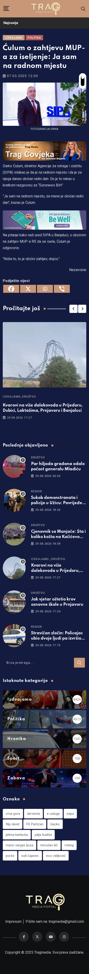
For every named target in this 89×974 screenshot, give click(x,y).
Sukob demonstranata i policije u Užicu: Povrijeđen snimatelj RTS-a (58, 503)
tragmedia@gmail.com (66, 921)
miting (69, 845)
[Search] (83, 8)
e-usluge (53, 814)
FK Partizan (34, 824)
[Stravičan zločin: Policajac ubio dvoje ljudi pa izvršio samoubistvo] (14, 635)
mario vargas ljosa (19, 845)
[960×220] (44, 220)
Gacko (55, 824)
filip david (12, 824)
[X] (28, 289)
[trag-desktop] (44, 150)
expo (70, 814)
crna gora (13, 814)
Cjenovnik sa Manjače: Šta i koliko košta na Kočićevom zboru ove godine (58, 537)
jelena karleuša (17, 835)
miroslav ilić (49, 845)
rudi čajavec (30, 856)
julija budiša (43, 835)
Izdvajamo (12, 396)
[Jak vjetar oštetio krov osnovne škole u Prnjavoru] (14, 601)
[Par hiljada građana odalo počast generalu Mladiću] (14, 466)
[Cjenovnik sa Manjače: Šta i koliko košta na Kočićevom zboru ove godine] (14, 534)
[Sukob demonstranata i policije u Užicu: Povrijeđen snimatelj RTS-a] (14, 500)
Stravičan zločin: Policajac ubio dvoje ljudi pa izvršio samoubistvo (57, 638)
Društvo (29, 396)
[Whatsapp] (45, 289)
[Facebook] (11, 289)
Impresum (13, 921)
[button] (73, 309)
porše (10, 856)
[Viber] (62, 289)
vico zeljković (56, 856)
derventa (33, 814)
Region (36, 491)
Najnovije (10, 23)
